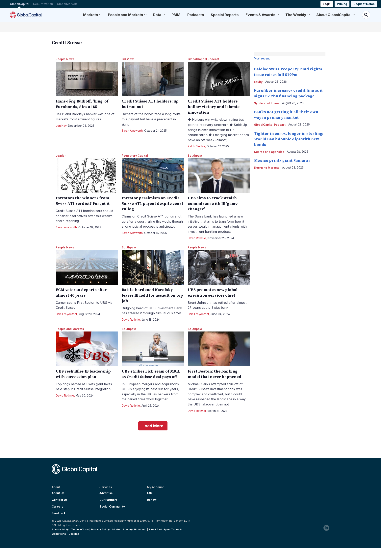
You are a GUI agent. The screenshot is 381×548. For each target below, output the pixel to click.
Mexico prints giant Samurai (282, 160)
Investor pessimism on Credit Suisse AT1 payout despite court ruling (152, 204)
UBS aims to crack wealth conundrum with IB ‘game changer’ (213, 204)
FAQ (149, 493)
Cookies (73, 533)
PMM (175, 15)
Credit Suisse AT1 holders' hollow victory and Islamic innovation (214, 107)
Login (327, 4)
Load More (152, 425)
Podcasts (195, 15)
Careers (57, 506)
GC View (128, 59)
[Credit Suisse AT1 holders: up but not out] (153, 79)
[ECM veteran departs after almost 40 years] (87, 267)
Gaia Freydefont (66, 314)
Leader (61, 155)
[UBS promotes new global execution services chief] (219, 267)
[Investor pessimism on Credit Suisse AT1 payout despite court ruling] (153, 175)
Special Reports (225, 15)
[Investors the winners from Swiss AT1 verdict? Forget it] (87, 175)
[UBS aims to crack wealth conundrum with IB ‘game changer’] (219, 175)
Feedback (59, 513)
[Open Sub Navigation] (100, 14)
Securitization (43, 4)
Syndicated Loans (266, 103)
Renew (152, 499)
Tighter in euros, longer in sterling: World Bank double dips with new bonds (288, 139)
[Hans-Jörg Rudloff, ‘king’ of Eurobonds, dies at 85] (87, 79)
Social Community (112, 506)
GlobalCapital (19, 4)
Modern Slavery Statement (129, 529)
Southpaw (195, 155)
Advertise (106, 493)
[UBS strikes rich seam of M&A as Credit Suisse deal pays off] (153, 348)
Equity (258, 81)
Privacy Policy (100, 529)
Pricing (342, 4)
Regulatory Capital (135, 155)
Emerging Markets (266, 167)
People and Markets (125, 15)
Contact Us (59, 499)
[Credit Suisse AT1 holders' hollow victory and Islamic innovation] (219, 79)
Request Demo (364, 4)
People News (65, 59)
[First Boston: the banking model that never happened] (219, 348)
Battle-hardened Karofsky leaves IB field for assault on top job (152, 295)
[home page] (26, 14)
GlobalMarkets (67, 4)
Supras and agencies (269, 151)
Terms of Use (80, 529)
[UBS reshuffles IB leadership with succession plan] (87, 348)
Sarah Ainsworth (132, 130)
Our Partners (108, 499)
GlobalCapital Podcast (203, 59)
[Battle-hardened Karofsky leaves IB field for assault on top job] (153, 267)
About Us (58, 493)
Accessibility (60, 529)
